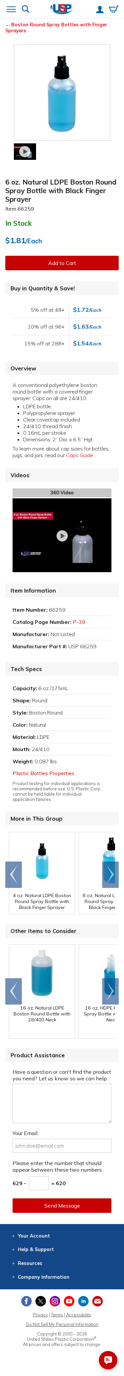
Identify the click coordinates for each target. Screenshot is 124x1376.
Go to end (13, 874)
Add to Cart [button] (62, 263)
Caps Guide (79, 455)
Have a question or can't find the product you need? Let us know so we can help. (62, 1075)
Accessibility (78, 1314)
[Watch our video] (25, 151)
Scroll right (110, 874)
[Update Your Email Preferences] (97, 1301)
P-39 (79, 622)
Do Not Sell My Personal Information (62, 1324)
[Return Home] (61, 9)
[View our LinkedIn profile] (83, 1301)
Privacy (40, 1314)
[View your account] (99, 10)
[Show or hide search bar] (25, 9)
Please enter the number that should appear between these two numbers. (58, 1166)
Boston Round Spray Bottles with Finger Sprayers (56, 28)
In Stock (18, 223)
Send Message (62, 1205)
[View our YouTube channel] (69, 1301)
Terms (57, 1314)
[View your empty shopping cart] (114, 9)
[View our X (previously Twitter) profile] (40, 1301)
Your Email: (25, 1133)
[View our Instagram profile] (55, 1301)
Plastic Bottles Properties (43, 773)
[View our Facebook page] (26, 1301)
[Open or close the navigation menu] (11, 9)
